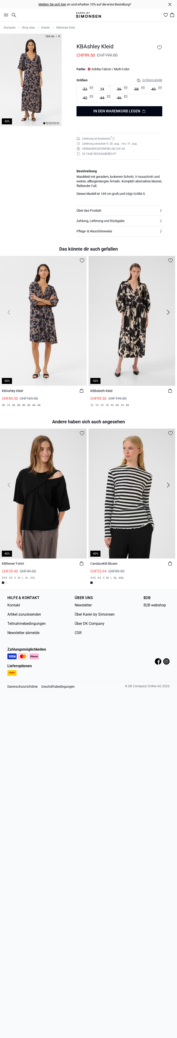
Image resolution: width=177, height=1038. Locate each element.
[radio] (102, 89)
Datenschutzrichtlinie (22, 686)
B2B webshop (155, 605)
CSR (78, 633)
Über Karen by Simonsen (95, 614)
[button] (119, 210)
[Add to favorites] (159, 47)
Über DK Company (89, 623)
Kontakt (13, 605)
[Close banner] (169, 4)
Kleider (45, 27)
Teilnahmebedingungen (26, 623)
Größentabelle (152, 80)
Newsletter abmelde (23, 633)
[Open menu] (5, 15)
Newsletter (83, 605)
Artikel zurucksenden (24, 614)
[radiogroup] (119, 93)
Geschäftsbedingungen (58, 686)
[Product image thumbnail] (44, 123)
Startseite (9, 27)
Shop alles (28, 27)
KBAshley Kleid (65, 27)
